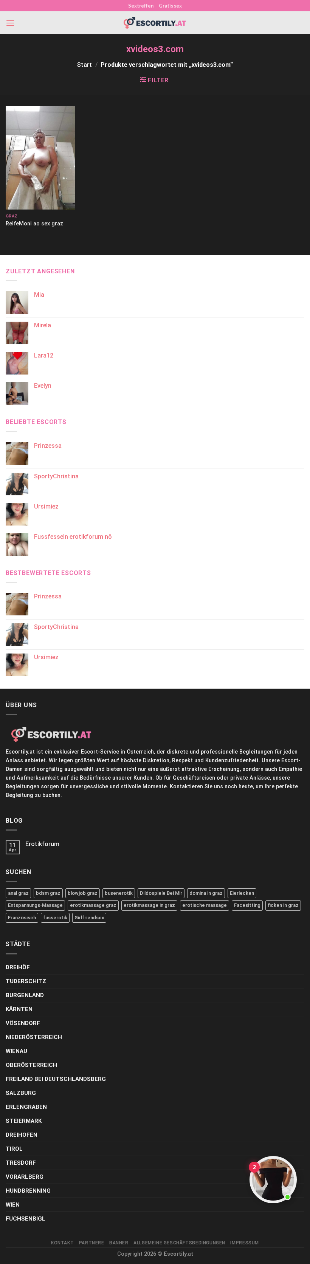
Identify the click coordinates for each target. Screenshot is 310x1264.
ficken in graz (283, 905)
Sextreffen (140, 6)
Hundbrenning (28, 1190)
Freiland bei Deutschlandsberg (56, 1079)
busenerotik (119, 893)
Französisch (22, 917)
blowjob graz (83, 893)
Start (84, 64)
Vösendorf (23, 1023)
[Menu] (10, 23)
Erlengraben (26, 1107)
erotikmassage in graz (149, 905)
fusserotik (55, 917)
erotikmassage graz (93, 905)
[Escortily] (155, 23)
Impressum (244, 1243)
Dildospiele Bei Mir (161, 893)
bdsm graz (48, 893)
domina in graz (206, 893)
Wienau (16, 1051)
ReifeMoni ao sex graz (34, 223)
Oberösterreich (31, 1065)
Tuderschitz (26, 981)
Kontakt (62, 1243)
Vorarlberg (24, 1176)
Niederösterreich (34, 1037)
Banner (119, 1243)
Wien (13, 1204)
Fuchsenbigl (25, 1218)
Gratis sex (170, 6)
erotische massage (204, 905)
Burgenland (25, 995)
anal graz (18, 893)
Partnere (91, 1243)
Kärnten (19, 1009)
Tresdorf (21, 1162)
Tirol (14, 1148)
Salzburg (21, 1093)
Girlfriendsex (89, 917)
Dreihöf (18, 967)
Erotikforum (42, 844)
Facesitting (247, 905)
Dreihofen (21, 1134)
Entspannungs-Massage (35, 905)
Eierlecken (242, 893)
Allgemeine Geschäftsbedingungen (179, 1243)
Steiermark (24, 1121)
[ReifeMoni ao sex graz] (40, 158)
